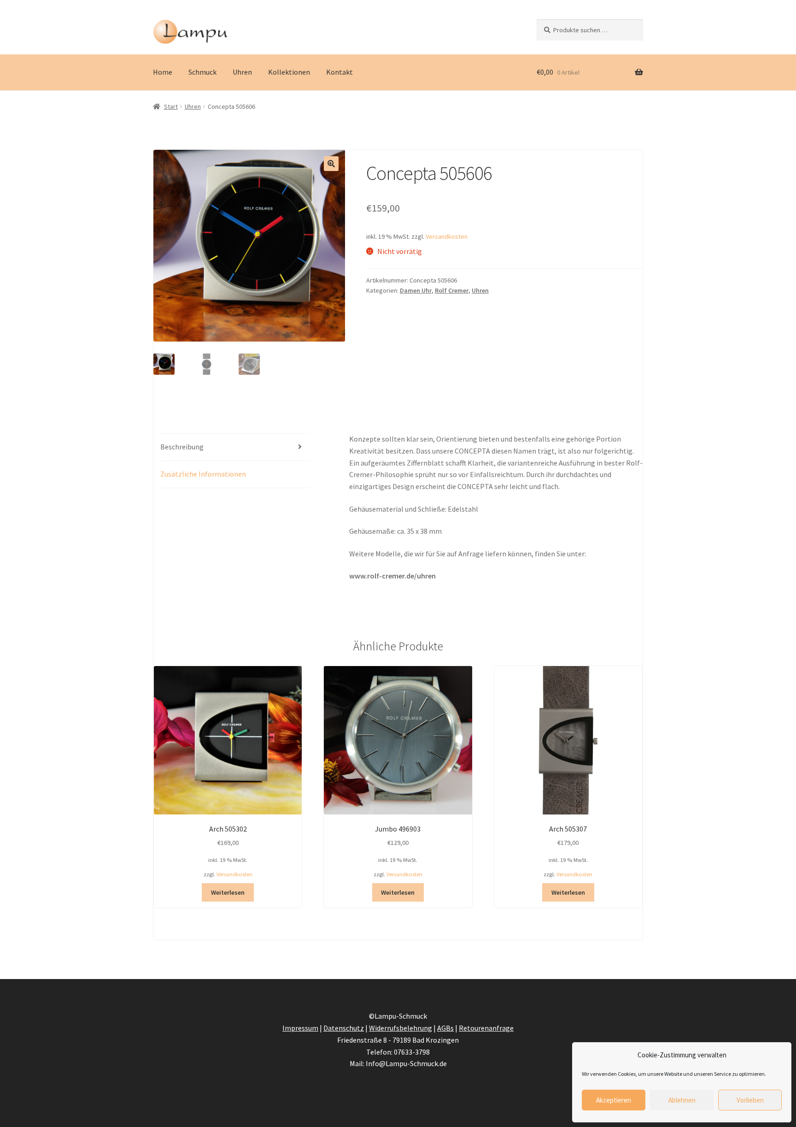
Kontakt (339, 72)
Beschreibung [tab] (182, 446)
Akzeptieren (613, 1100)
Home (162, 72)
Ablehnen (682, 1100)
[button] (331, 163)
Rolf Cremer (451, 290)
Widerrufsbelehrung (400, 1028)
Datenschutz (343, 1028)
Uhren (242, 72)
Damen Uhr (416, 290)
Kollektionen (289, 72)
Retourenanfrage (486, 1028)
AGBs (445, 1028)
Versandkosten (447, 236)
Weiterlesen (228, 892)
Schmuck (202, 72)
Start (171, 106)
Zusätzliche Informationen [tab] (203, 473)
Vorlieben (750, 1100)
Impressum (300, 1028)
